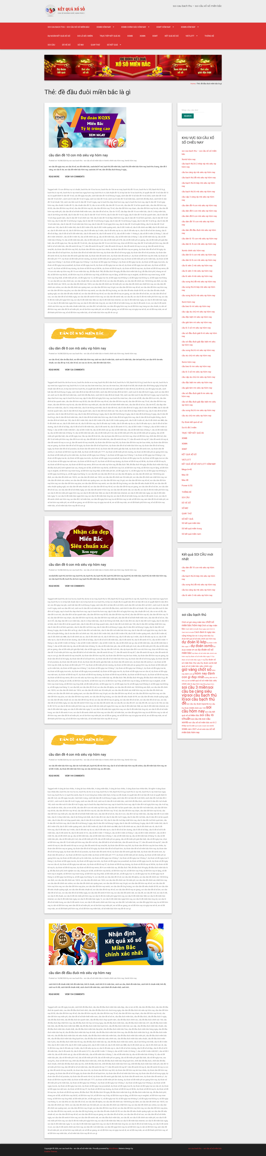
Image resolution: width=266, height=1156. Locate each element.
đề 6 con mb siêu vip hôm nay (82, 678)
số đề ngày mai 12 (85, 278)
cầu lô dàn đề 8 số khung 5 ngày (143, 414)
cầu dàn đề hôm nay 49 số (63, 208)
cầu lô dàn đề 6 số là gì (68, 630)
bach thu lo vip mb (55, 193)
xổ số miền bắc (203, 729)
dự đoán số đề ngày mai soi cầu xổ (110, 265)
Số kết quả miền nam (191, 534)
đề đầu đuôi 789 (96, 271)
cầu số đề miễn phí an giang (134, 240)
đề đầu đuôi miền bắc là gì (130, 271)
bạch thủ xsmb (72, 795)
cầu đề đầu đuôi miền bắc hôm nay (110, 1032)
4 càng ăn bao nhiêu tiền (84, 789)
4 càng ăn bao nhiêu (66, 789)
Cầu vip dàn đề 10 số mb (77, 243)
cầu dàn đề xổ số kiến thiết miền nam (77, 211)
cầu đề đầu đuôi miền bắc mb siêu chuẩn (71, 1035)
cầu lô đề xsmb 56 (91, 234)
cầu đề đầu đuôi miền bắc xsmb (120, 1042)
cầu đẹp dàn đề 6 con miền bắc (67, 621)
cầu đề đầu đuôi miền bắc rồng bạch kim (67, 1039)
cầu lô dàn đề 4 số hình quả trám (150, 820)
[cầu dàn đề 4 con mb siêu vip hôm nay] (85, 746)
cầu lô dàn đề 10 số (76, 215)
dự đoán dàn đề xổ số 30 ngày (151, 249)
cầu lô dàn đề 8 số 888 (148, 408)
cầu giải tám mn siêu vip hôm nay (197, 388)
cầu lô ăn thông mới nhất (57, 215)
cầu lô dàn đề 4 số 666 (136, 817)
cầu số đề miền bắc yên (74, 240)
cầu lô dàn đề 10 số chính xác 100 (79, 218)
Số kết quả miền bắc (191, 523)
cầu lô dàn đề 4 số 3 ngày (116, 817)
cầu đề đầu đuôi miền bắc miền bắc (102, 1035)
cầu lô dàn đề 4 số (98, 817)
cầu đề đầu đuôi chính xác (127, 1020)
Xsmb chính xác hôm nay (133, 27)
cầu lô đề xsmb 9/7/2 (107, 234)
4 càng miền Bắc (101, 789)
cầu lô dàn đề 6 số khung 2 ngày (109, 627)
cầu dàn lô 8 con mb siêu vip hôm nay (199, 260)
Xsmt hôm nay (163, 27)
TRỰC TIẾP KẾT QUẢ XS (110, 36)
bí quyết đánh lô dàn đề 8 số (124, 389)
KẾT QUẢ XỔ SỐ (172, 36)
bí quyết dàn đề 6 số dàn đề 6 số (134, 602)
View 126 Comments (75, 370)
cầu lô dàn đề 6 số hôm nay (85, 627)
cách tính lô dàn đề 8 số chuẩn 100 (109, 395)
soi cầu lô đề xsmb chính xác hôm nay (88, 712)
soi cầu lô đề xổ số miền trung (118, 303)
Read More (54, 176)
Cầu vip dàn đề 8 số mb (91, 436)
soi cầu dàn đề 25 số (98, 281)
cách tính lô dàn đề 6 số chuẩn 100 (133, 608)
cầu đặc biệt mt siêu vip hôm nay (197, 317)
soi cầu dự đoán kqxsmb (198, 704)
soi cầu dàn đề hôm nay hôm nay (154, 287)
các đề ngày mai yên (83, 196)
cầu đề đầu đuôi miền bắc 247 (137, 1023)
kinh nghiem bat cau (70, 468)
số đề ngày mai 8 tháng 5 (118, 278)
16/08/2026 (61, 161)
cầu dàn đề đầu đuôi (147, 1007)
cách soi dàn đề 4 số (88, 801)
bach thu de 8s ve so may (87, 382)
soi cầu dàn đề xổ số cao (150, 700)
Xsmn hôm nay (188, 27)
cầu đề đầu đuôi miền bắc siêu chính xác (100, 1039)
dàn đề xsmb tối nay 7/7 (75, 246)
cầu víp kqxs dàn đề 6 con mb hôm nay (135, 649)
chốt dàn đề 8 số (156, 436)
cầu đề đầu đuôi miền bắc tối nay (69, 1042)
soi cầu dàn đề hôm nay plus (59, 290)
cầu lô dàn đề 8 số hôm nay (66, 414)
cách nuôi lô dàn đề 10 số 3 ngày (76, 199)
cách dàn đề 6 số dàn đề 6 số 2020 (109, 605)
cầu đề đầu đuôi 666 (56, 1020)
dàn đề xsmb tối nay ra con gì (135, 246)
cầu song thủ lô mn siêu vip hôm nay (198, 410)
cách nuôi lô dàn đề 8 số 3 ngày (141, 392)
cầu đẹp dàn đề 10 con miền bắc (134, 211)
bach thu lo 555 (145, 189)
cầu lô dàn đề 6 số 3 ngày (145, 621)
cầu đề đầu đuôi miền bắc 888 (67, 1026)
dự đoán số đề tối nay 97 (87, 461)
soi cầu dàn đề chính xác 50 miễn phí (107, 284)
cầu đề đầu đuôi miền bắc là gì (137, 1032)
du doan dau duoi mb (81, 1070)
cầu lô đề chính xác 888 (142, 227)
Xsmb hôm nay (104, 27)
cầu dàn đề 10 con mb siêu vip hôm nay (78, 155)
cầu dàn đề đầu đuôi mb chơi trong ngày (105, 1010)
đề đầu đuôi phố (148, 271)
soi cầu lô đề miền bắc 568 (84, 300)
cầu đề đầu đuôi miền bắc (114, 1023)
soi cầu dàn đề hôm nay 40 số (128, 287)
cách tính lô (210, 629)
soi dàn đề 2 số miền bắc (96, 306)
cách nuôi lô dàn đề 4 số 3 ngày (67, 801)
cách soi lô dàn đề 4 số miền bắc (111, 801)
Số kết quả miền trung (192, 528)
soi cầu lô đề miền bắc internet (108, 300)
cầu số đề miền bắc (106, 237)
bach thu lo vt (100, 193)
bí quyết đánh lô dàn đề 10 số (62, 196)
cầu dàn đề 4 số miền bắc (143, 808)
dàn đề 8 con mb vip (78, 439)
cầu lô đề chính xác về (59, 230)
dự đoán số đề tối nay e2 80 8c (89, 268)
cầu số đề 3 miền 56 (72, 237)
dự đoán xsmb (202, 646)
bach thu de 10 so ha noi (90, 189)
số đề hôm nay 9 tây (91, 275)
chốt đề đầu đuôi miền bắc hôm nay (116, 1064)
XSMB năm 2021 (189, 729)
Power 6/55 (187, 485)
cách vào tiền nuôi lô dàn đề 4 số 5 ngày (67, 804)
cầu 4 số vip (163, 804)
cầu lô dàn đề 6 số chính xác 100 (122, 624)
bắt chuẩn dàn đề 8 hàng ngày (147, 386)
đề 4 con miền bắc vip (108, 867)
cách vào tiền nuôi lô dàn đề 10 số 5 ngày (80, 202)
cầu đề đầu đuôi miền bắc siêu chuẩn (132, 1039)
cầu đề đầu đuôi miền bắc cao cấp (122, 1026)
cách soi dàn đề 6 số (65, 608)
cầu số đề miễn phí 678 (113, 240)
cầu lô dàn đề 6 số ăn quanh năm (67, 624)
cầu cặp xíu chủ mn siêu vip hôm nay (198, 377)
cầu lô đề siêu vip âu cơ (113, 230)
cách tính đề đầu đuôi (144, 199)
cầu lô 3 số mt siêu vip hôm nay (196, 328)
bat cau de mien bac (111, 386)
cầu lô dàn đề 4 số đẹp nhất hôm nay (121, 820)
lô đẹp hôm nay (197, 684)
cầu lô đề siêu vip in (131, 230)
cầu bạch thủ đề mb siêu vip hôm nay (199, 177)
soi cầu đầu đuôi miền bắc (109, 1117)
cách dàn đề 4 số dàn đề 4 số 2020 (130, 798)
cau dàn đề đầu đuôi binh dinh (76, 1010)
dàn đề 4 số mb (91, 842)
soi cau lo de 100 (155, 703)
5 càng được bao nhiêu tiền (137, 789)
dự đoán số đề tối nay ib (112, 268)
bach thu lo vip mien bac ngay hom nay (78, 193)
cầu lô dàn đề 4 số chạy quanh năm (66, 820)
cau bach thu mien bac (119, 398)
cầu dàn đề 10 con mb (114, 205)
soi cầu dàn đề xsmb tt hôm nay (90, 297)
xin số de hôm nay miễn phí (90, 309)
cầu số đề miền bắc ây (148, 237)
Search (187, 116)
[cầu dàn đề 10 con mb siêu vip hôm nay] (87, 147)
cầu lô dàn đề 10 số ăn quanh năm (142, 215)
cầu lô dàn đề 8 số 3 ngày (128, 408)
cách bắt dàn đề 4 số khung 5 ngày (102, 798)
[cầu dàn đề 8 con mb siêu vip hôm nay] (85, 340)
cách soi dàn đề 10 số (98, 199)
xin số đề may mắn (154, 309)
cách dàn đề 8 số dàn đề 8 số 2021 (114, 392)
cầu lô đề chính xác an (76, 637)
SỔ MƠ (81, 45)
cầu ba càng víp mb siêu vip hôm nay (198, 172)
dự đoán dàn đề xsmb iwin (99, 256)
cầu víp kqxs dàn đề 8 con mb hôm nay (116, 436)
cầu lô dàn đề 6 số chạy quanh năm (95, 624)
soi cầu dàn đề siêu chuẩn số (69, 294)
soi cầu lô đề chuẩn (55, 896)
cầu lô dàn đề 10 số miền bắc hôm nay (76, 224)
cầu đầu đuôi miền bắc (124, 1016)
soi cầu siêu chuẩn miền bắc (74, 306)
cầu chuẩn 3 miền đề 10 (64, 205)
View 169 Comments (75, 176)
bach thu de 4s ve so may (89, 792)
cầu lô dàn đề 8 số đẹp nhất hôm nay (133, 411)
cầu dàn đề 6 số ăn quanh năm (74, 614)
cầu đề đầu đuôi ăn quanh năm (77, 1020)
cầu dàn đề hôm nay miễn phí (86, 405)
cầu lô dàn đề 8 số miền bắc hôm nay (93, 417)
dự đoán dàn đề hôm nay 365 (66, 249)
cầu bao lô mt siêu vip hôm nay (196, 306)
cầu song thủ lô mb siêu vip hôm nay (198, 295)
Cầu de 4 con (120, 814)
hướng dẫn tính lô (210, 678)
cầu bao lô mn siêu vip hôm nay (196, 366)
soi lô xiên (190, 726)
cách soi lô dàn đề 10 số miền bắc (121, 199)
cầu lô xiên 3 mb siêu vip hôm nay (197, 271)
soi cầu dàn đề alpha (115, 281)
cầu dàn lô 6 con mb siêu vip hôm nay (199, 254)
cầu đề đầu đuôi (140, 1016)
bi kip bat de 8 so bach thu (74, 389)
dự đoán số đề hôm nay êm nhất (144, 256)
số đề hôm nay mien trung (149, 275)
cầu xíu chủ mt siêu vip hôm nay (196, 355)
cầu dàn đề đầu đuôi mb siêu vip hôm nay (80, 973)
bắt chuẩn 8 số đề (127, 386)
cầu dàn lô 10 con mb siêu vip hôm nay (199, 238)
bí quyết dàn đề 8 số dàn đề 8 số (99, 389)
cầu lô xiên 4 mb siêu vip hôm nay (197, 276)
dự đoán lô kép (194, 642)
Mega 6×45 (187, 469)
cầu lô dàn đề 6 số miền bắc (89, 630)
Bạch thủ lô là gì (158, 189)
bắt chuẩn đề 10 (112, 193)
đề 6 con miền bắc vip (103, 678)
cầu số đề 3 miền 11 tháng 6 (128, 234)
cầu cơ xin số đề (98, 205)
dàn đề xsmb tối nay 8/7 (94, 246)
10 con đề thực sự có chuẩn (69, 189)
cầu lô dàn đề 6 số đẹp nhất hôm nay (150, 624)
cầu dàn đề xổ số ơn (100, 211)
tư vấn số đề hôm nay (135, 499)
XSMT (155, 36)
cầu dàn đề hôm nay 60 (83, 208)
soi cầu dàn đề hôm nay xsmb (83, 290)
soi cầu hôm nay (196, 709)
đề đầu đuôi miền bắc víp (142, 1092)
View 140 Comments (75, 586)
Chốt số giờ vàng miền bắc (193, 622)
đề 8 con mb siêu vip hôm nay (103, 464)
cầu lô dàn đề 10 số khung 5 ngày (123, 221)
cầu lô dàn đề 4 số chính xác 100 (94, 820)
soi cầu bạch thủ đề (198, 701)
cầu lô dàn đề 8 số (110, 408)
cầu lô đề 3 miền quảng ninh (105, 227)
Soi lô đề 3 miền (85, 36)
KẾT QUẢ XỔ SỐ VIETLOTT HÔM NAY (199, 464)
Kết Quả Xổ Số (187, 681)
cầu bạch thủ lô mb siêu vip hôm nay (198, 191)
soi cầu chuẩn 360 (82, 281)
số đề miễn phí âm (70, 278)
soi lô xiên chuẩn (200, 726)
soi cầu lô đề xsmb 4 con (140, 303)
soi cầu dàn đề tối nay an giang (116, 294)
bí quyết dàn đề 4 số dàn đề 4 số (140, 795)
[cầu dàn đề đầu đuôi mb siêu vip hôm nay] (106, 964)
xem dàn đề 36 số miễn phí (68, 309)
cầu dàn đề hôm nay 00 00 (76, 401)
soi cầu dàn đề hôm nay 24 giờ (103, 287)
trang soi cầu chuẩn (150, 306)
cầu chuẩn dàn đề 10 (83, 205)
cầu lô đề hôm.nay (76, 230)
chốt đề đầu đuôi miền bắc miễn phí (145, 1064)
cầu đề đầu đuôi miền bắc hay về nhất (80, 1032)
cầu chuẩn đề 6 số (142, 611)
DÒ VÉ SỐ (66, 45)
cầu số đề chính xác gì (89, 237)
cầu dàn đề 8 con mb (150, 398)
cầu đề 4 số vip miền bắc (136, 814)
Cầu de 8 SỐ (150, 405)
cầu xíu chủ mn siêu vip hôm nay (196, 415)
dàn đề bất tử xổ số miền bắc (98, 439)
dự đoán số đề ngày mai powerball (105, 458)
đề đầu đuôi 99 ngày (111, 271)
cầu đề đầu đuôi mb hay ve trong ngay (88, 1023)
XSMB (130, 36)
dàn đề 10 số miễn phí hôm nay (149, 243)
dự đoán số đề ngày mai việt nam (138, 265)
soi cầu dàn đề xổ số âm (139, 294)
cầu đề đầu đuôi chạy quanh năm (103, 1020)
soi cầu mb (196, 719)
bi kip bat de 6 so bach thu (94, 602)
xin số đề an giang (109, 309)
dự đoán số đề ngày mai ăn (130, 262)
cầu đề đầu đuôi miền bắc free (115, 1029)
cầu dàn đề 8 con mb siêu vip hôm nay (77, 348)
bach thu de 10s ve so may (111, 189)
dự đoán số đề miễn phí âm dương (75, 259)
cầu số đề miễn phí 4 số (93, 240)
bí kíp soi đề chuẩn (118, 795)
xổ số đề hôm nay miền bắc (77, 312)
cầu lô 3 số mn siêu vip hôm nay (196, 372)
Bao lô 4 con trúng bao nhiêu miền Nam (95, 795)
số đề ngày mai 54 (100, 278)
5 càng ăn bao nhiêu (117, 789)
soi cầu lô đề (162, 893)
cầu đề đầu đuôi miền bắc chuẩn (150, 1026)
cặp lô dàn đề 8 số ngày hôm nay (96, 398)
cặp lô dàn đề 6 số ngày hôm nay (121, 611)
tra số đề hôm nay (135, 306)
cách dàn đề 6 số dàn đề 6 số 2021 (138, 605)
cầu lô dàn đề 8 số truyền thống (148, 417)
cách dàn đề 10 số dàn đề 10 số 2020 (136, 196)
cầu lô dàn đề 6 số (127, 621)
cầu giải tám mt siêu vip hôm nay (197, 322)
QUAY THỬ (95, 45)
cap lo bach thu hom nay (134, 202)
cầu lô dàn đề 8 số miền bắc (67, 417)
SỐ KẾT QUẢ (112, 45)
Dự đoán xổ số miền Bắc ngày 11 (200, 656)
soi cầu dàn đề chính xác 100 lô (64, 477)
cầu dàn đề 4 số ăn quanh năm (120, 808)
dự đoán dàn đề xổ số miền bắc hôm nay (87, 253)
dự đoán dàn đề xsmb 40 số (88, 449)
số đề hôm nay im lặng (109, 275)
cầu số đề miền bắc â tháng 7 (127, 237)
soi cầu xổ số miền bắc (199, 722)
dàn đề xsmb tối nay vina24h (83, 442)
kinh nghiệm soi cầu (72, 871)
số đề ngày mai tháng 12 (77, 474)
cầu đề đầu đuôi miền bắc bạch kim (94, 1026)
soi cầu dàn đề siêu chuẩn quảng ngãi (153, 697)
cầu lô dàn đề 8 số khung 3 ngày (117, 414)
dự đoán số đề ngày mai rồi (84, 265)
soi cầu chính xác (67, 281)
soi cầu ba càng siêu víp (197, 691)
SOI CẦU (51, 45)
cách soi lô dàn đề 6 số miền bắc (88, 608)
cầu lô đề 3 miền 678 (84, 227)
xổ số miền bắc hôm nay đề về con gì (103, 312)
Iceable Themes (50, 1151)
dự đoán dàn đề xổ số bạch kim (95, 445)
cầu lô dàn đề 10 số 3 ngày (117, 215)
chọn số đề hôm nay (129, 243)
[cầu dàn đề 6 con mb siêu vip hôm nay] (81, 556)
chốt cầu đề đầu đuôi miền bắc (84, 1061)
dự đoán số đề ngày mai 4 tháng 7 (93, 455)
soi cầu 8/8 (54, 281)
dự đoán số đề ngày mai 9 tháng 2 (104, 262)
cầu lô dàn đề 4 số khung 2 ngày (79, 823)
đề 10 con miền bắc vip (80, 271)
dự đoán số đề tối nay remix (155, 268)
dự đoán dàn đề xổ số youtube (143, 253)
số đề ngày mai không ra (139, 278)
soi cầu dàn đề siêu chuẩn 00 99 (130, 290)
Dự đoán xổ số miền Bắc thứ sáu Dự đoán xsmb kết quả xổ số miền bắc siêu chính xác (199, 663)
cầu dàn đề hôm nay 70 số (104, 208)
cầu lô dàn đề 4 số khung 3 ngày (106, 823)
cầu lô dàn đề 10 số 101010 (95, 215)
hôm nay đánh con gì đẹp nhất (198, 675)
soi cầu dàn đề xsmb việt (113, 297)
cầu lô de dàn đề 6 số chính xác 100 (79, 633)
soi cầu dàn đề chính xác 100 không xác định (142, 281)
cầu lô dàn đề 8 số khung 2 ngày (90, 414)
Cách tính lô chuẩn (188, 632)
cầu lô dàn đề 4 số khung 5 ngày (132, 823)
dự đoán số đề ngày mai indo (153, 262)
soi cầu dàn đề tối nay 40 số (92, 294)
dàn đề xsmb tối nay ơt (114, 246)
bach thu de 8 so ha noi (67, 382)
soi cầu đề (128, 297)
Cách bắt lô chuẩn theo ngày (196, 629)
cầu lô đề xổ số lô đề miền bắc (71, 234)
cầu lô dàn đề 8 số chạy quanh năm (77, 411)
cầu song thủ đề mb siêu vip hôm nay (199, 281)
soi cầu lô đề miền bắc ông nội (93, 303)
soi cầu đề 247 (129, 703)
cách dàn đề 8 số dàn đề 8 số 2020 (85, 392)
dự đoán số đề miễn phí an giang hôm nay (107, 259)
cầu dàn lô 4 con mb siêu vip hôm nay (199, 244)
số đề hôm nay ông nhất (90, 471)
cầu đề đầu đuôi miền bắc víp (95, 1042)
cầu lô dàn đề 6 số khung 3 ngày (136, 627)
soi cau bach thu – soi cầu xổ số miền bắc (68, 27)
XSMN (142, 36)
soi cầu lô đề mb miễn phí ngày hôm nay (64, 493)
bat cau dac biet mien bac (91, 386)
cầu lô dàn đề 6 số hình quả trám (60, 627)
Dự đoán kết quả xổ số (59, 36)
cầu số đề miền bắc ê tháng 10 (62, 433)
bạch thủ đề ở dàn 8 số (107, 382)
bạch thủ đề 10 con (130, 189)
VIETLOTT (190, 36)
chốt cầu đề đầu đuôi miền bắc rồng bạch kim (116, 1061)
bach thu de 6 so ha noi (67, 599)
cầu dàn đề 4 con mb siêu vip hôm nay (77, 754)
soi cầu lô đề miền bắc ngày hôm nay (65, 303)
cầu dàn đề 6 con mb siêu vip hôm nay (77, 565)
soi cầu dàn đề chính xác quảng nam (75, 287)
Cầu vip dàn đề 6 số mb (110, 649)
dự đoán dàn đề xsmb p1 (121, 256)
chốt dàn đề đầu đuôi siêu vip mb (70, 1064)
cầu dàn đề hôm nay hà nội (147, 208)
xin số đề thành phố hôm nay (139, 502)
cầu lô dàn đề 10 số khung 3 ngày (95, 221)
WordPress (113, 1148)
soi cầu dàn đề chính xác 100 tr (79, 284)
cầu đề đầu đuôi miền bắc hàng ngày (143, 1029)
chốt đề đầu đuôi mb (93, 1064)
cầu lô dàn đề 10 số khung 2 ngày (68, 221)
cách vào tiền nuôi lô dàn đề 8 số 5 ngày (139, 395)
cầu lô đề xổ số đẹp (61, 427)
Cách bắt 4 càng (81, 798)
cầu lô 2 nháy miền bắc (157, 211)
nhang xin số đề (84, 468)
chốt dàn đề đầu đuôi (143, 1061)
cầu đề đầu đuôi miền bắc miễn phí (131, 1035)
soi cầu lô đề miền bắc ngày (133, 300)
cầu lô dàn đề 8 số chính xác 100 (105, 411)
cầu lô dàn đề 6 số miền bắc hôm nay (116, 630)
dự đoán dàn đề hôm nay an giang (124, 249)
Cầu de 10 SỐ (114, 211)
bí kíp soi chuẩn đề (113, 602)
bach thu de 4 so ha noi (69, 792)
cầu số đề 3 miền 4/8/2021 (65, 430)
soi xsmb (210, 726)
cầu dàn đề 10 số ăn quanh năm (136, 205)
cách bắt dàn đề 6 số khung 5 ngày (81, 605)
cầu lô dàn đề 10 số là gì (146, 221)
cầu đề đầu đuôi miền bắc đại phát (89, 1029)
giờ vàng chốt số (196, 669)
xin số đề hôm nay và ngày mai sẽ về (131, 309)
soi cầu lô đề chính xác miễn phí (142, 1117)
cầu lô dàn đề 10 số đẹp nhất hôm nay (109, 218)
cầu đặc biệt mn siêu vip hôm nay (197, 382)
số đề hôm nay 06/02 (59, 275)
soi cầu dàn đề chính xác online (60, 883)
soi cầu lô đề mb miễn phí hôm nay (147, 297)
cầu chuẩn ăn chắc (55, 808)
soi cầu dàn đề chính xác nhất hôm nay (137, 284)
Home (192, 84)
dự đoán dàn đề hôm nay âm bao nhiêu (94, 249)
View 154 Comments (75, 994)
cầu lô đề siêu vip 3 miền (93, 230)
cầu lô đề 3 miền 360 (67, 227)
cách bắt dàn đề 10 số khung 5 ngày (106, 196)
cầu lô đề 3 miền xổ (124, 227)
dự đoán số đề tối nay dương (65, 268)
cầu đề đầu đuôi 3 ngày (157, 1016)
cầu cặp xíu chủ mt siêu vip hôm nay (198, 311)
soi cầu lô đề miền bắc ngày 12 (80, 709)
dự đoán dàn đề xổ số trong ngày (117, 253)
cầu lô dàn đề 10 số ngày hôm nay (105, 224)
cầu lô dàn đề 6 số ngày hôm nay (144, 630)
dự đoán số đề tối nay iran (132, 268)
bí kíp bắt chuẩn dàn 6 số (73, 602)
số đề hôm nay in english (128, 275)
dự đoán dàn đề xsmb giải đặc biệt (74, 256)
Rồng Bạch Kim (208, 684)
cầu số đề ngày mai (59, 243)
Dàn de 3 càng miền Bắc (201, 636)
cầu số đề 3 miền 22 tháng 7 (151, 234)
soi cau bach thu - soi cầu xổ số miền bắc (85, 161)
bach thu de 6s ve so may (87, 599)
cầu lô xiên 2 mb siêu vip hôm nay (197, 265)
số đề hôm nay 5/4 (75, 275)
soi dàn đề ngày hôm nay (117, 306)
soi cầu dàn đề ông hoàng (106, 290)
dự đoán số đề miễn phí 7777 (93, 452)
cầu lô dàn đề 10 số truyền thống (132, 224)
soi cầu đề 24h (141, 703)
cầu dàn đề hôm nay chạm (125, 208)
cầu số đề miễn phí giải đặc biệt (71, 649)
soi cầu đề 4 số (150, 893)
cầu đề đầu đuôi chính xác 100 (151, 1020)
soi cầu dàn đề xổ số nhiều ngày (64, 297)
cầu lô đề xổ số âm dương (150, 230)
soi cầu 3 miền (195, 687)
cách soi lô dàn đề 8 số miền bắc (63, 395)
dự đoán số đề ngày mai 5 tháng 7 (76, 262)
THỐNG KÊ (209, 36)
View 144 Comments (75, 776)
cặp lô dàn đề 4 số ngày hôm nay (145, 804)
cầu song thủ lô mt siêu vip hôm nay (198, 350)
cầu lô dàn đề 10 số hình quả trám (138, 218)
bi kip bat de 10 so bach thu (131, 193)
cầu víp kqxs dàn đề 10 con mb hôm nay (104, 243)
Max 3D (185, 475)
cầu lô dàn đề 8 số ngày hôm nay (122, 417)
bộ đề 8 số (140, 389)
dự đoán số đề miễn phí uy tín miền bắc (140, 259)
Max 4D (185, 480)
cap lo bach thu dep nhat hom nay (110, 202)
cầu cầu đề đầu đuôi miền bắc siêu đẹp (108, 1007)
